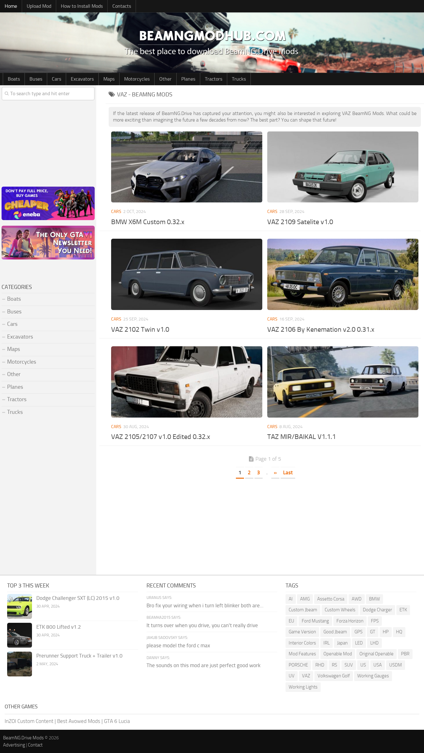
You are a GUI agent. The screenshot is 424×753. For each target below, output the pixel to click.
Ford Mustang (315, 621)
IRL (326, 643)
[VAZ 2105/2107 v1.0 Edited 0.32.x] (187, 382)
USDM (395, 665)
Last (288, 472)
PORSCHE (298, 665)
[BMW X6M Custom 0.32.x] (187, 167)
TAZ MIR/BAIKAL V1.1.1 (301, 437)
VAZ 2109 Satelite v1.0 (300, 222)
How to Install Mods (82, 6)
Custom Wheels (340, 610)
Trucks (239, 79)
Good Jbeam (335, 632)
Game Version (302, 632)
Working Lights (303, 687)
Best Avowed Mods (78, 721)
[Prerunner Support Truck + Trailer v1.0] (19, 664)
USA (377, 665)
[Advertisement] (265, 525)
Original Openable (376, 654)
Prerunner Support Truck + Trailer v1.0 (79, 656)
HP (386, 632)
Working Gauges (373, 676)
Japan (342, 643)
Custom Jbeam (303, 610)
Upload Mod (39, 6)
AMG (305, 599)
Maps (109, 79)
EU (291, 621)
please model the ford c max (178, 645)
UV (292, 676)
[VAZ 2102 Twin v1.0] (187, 274)
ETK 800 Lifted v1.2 (58, 627)
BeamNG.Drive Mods (23, 738)
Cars (56, 79)
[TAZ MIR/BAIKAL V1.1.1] (343, 382)
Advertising (14, 745)
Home (11, 6)
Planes (188, 79)
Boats (14, 79)
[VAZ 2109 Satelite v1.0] (343, 167)
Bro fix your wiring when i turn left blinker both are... (205, 605)
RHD (319, 665)
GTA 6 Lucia (117, 721)
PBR (405, 654)
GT (372, 632)
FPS (375, 621)
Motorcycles (137, 79)
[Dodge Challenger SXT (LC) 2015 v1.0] (19, 606)
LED (359, 643)
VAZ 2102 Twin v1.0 (140, 330)
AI (291, 599)
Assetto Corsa (330, 599)
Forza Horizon (349, 621)
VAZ (306, 676)
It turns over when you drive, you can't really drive (202, 625)
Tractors (213, 79)
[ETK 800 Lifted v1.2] (19, 635)
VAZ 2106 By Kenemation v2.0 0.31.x (320, 330)
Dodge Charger (377, 610)
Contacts (121, 6)
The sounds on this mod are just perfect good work (203, 665)
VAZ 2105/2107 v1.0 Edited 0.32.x (160, 437)
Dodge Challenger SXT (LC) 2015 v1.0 (78, 598)
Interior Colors (302, 643)
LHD (374, 643)
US (363, 665)
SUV (349, 665)
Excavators (82, 79)
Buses (35, 79)
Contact (35, 745)
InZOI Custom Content (29, 721)
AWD (357, 599)
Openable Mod (337, 654)
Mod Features (302, 654)
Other (165, 79)
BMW (374, 599)
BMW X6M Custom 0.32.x (147, 222)
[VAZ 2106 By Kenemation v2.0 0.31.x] (343, 274)
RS (334, 665)
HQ (399, 632)
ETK (403, 610)
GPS (358, 632)
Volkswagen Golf (334, 676)
